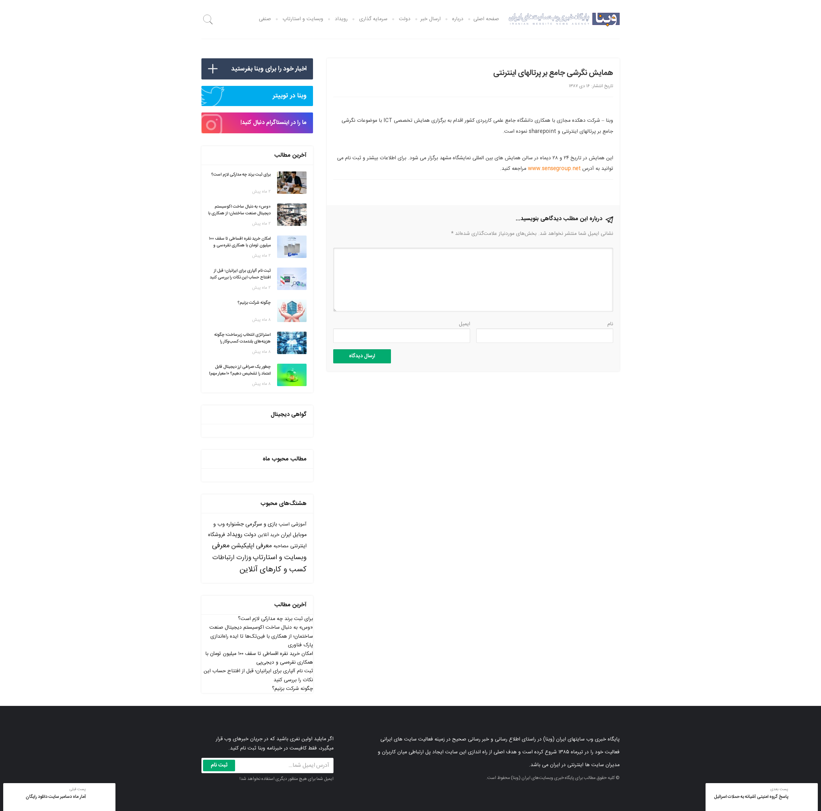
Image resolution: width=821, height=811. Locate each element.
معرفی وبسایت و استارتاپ (259, 551)
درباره (457, 19)
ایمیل (464, 324)
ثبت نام (219, 765)
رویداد (341, 19)
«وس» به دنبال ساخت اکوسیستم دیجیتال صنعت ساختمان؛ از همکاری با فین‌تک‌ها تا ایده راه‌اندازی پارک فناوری (261, 636)
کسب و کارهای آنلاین (273, 569)
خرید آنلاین (268, 535)
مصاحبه (281, 546)
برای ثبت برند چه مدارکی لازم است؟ (275, 619)
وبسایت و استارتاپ (303, 19)
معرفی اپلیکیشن (251, 546)
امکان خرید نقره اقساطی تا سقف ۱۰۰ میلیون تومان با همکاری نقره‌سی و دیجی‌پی (259, 658)
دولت (404, 19)
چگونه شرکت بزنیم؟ (292, 688)
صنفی (265, 19)
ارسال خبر (430, 19)
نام (610, 324)
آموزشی (299, 524)
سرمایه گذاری (373, 19)
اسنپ (284, 524)
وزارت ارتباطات (231, 557)
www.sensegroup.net (554, 168)
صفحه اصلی (486, 19)
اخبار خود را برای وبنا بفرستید (269, 68)
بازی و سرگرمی (261, 524)
